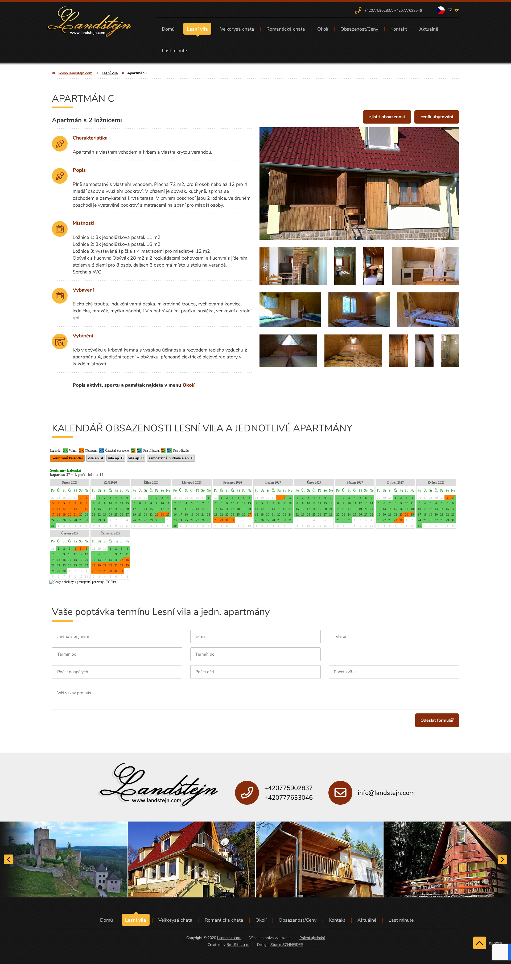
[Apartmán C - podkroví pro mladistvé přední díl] (288, 350)
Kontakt (398, 29)
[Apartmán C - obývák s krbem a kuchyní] (293, 266)
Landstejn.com (229, 937)
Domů (168, 29)
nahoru (495, 943)
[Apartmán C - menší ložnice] (428, 309)
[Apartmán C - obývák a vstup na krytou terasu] (345, 266)
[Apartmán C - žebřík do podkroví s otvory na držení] (398, 350)
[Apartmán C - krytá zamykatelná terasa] (373, 266)
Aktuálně (428, 29)
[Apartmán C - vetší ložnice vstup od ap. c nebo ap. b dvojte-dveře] (290, 309)
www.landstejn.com (75, 73)
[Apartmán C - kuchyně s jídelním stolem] (425, 266)
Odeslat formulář (437, 720)
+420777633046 (408, 10)
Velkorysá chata (237, 29)
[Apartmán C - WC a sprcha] (450, 350)
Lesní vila (197, 29)
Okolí (322, 29)
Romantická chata (285, 29)
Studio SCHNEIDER (286, 944)
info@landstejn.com (386, 793)
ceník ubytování (437, 117)
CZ (450, 10)
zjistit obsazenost (387, 117)
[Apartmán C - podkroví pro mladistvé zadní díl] (353, 350)
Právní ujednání (312, 937)
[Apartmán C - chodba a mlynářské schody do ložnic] (424, 350)
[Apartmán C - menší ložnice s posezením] (359, 309)
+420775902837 (378, 10)
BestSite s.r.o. (237, 944)
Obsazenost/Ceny (359, 29)
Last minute (174, 50)
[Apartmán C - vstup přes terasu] (359, 186)
